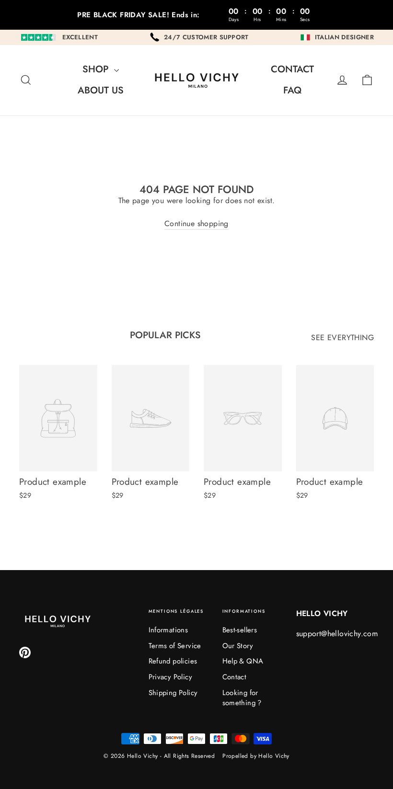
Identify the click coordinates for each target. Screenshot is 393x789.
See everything (342, 337)
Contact (292, 69)
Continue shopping (196, 223)
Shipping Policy (173, 692)
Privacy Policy (171, 677)
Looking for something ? (242, 697)
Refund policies (173, 661)
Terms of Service (175, 645)
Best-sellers (239, 630)
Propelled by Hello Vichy (255, 756)
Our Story (238, 645)
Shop (97, 69)
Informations (168, 630)
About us (101, 90)
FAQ (292, 90)
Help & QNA (243, 661)
